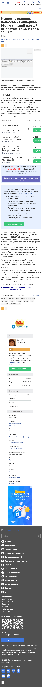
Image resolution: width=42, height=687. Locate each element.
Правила (5, 604)
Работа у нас (7, 609)
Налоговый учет (14, 477)
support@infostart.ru (10, 635)
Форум (8, 588)
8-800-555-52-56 (9, 632)
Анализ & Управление (14, 553)
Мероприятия (11, 576)
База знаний (10, 545)
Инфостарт (35, 295)
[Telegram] (3, 671)
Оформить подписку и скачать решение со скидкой (21, 179)
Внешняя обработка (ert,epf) (19, 437)
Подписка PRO (7, 602)
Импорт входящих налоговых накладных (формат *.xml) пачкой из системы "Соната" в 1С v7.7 (20, 25)
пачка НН (5, 304)
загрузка (4, 301)
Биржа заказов (11, 584)
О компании (6, 596)
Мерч (7, 592)
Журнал (8, 541)
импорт (26, 301)
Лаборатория (11, 549)
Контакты (5, 612)
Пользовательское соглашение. (13, 652)
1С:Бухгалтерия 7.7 (15, 448)
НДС (10, 472)
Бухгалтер (12, 431)
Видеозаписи (11, 580)
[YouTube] (3, 676)
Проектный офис (12, 573)
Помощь (5, 607)
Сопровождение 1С (13, 557)
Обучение (9, 565)
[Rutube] (8, 676)
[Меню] (3, 3)
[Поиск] (8, 3)
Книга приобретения (28, 298)
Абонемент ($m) (14, 483)
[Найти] (39, 536)
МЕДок (19, 301)
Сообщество (6, 599)
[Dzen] (18, 671)
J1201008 (13, 304)
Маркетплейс (11, 569)
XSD (19, 304)
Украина (11, 460)
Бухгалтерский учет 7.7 (17, 443)
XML (32, 301)
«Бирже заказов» (25, 194)
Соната (12, 301)
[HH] (13, 671)
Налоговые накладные (11, 298)
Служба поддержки (13, 616)
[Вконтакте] (8, 671)
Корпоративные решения (16, 561)
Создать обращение (13, 640)
